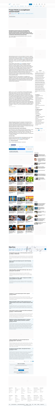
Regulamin (27, 404)
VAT (22, 58)
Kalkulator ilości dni (29, 397)
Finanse (22, 248)
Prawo (22, 249)
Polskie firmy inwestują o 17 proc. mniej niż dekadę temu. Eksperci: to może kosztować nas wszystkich (40, 89)
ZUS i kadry (10, 391)
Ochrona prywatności (13, 404)
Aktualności (10, 248)
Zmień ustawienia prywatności (21, 404)
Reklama (38, 404)
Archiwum (41, 397)
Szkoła (15, 397)
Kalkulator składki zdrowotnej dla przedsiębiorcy (39, 96)
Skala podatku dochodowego (37, 400)
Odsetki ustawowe (35, 399)
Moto (28, 391)
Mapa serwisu (42, 404)
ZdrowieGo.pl (41, 396)
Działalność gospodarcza (38, 110)
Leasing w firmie (26, 248)
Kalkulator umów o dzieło (38, 100)
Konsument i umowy (23, 390)
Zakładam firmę (14, 248)
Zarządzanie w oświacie (17, 399)
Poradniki (13, 250)
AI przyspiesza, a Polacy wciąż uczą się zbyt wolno (40, 91)
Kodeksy (22, 400)
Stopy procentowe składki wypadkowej (39, 119)
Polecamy (36, 201)
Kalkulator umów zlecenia (38, 99)
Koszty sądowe (37, 112)
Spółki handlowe (37, 111)
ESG (21, 250)
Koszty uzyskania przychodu (38, 120)
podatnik (20, 138)
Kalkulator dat (29, 396)
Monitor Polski (22, 397)
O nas (9, 404)
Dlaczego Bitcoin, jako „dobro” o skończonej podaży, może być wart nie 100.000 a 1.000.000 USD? (40, 73)
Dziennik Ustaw (22, 396)
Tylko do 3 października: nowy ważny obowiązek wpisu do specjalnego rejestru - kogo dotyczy (40, 88)
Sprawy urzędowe (23, 391)
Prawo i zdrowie (22, 393)
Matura (16, 400)
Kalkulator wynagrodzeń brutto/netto (39, 98)
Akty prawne (22, 395)
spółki (20, 63)
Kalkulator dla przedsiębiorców (38, 97)
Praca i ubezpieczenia (17, 249)
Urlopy (15, 391)
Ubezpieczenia (16, 390)
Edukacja (16, 395)
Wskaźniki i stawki (36, 395)
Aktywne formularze (39, 109)
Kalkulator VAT (37, 104)
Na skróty (41, 395)
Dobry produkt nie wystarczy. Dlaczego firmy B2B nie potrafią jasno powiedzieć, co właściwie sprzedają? (40, 84)
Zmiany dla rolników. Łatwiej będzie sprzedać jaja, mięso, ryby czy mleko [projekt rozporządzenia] (40, 77)
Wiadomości (10, 400)
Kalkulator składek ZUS (38, 103)
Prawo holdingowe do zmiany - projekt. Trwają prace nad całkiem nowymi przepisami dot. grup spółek (39, 79)
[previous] (24, 361)
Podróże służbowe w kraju (36, 396)
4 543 (31, 361)
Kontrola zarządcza (37, 113)
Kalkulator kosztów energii (38, 101)
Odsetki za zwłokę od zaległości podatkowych (39, 118)
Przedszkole (16, 396)
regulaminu (21, 368)
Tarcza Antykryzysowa (17, 250)
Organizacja (10, 396)
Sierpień (41, 128)
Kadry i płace (10, 399)
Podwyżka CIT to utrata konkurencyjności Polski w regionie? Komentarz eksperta (39, 80)
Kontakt (35, 404)
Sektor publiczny (11, 395)
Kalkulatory (38, 94)
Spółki (17, 248)
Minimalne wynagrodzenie (36, 397)
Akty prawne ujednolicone (23, 399)
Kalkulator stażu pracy (30, 399)
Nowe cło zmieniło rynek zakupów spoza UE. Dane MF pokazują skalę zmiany (39, 75)
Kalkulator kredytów (37, 102)
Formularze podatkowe (42, 399)
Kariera (30, 404)
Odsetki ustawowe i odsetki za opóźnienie (40, 116)
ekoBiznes (10, 250)
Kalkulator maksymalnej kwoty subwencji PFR (40, 106)
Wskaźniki (37, 115)
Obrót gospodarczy (11, 390)
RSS (32, 404)
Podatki (24, 249)
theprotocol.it (41, 400)
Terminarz (37, 128)
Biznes (20, 248)
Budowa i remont (41, 391)
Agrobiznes (27, 249)
